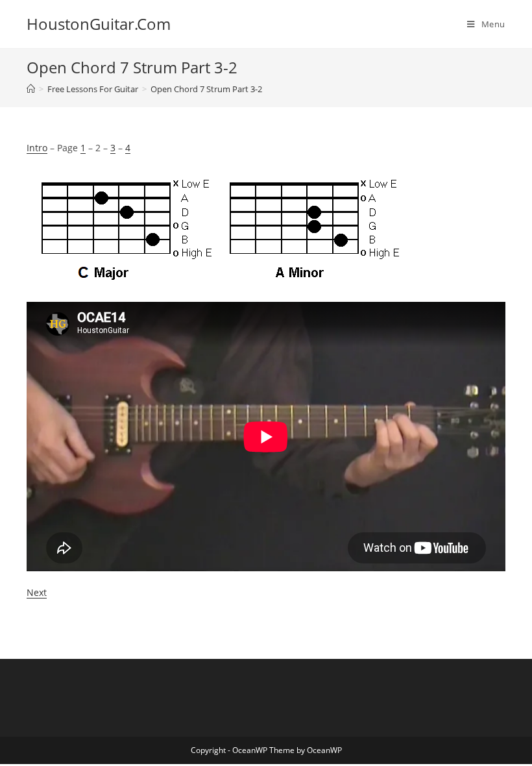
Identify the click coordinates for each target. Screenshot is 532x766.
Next (37, 592)
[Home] (31, 89)
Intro (37, 148)
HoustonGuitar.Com (99, 23)
